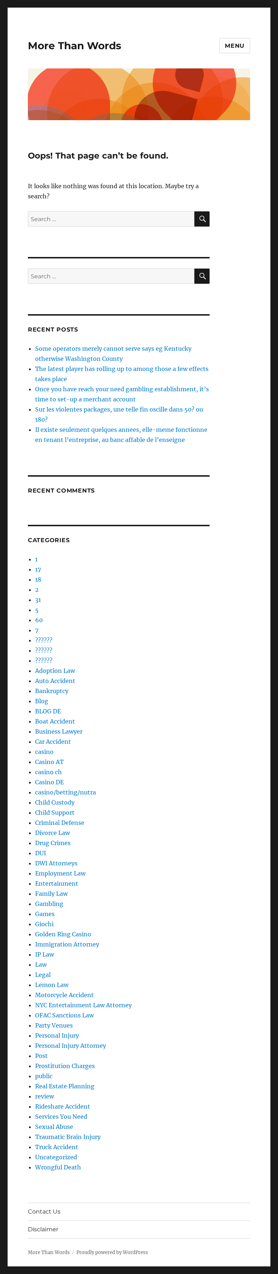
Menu (235, 45)
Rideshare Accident (62, 1106)
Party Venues (54, 1025)
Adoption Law (55, 670)
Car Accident (53, 741)
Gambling (49, 903)
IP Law (44, 954)
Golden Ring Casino (63, 934)
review (44, 1096)
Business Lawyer (59, 731)
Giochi (44, 924)
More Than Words (74, 45)
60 (39, 620)
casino (44, 751)
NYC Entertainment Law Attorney (83, 1005)
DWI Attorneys (56, 863)
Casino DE (49, 782)
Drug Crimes (53, 843)
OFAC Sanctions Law (64, 1015)
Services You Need (61, 1116)
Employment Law (60, 873)
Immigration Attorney (67, 944)
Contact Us (44, 1211)
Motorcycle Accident (64, 995)
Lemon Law (51, 984)
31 (38, 599)
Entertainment (56, 883)
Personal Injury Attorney (70, 1045)
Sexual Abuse (54, 1126)
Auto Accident (55, 680)
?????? (43, 640)
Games (45, 913)
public (43, 1076)
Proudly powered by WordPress (112, 1252)
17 (38, 569)
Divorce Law (52, 832)
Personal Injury (57, 1035)
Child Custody (55, 802)
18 (38, 579)
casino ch (48, 772)
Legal (43, 974)
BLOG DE (48, 711)
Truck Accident (56, 1147)
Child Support (55, 812)
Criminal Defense (59, 822)
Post (41, 1055)
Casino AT (49, 761)
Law (41, 964)
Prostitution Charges (65, 1066)
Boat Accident (55, 721)
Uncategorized (56, 1157)
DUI (40, 853)
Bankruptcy (51, 691)
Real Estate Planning (64, 1086)
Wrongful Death (58, 1167)
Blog (41, 701)
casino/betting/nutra (65, 792)
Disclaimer (43, 1229)
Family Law (51, 893)
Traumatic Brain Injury (68, 1136)
